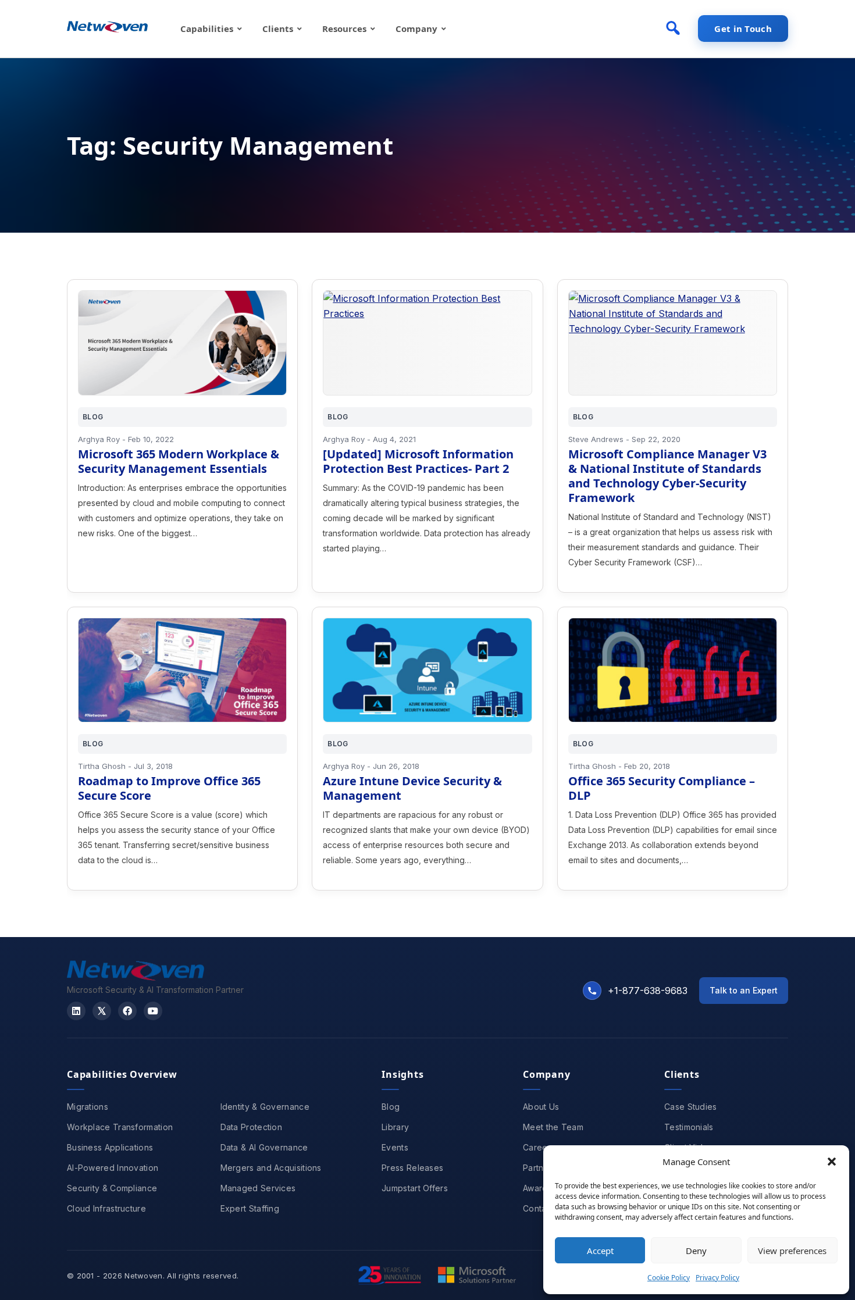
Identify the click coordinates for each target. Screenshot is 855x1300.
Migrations (87, 1107)
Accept (600, 1250)
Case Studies (690, 1107)
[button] (832, 1161)
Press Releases (412, 1168)
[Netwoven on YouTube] (153, 1011)
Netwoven (143, 1275)
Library (395, 1127)
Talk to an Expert (744, 990)
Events (395, 1147)
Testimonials (689, 1127)
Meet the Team (553, 1127)
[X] (101, 1011)
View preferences (792, 1250)
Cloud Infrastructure (106, 1208)
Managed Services (258, 1188)
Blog (391, 1107)
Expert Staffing (250, 1208)
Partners (539, 1168)
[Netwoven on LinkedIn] (76, 1011)
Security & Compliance (112, 1188)
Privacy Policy (717, 1278)
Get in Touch (743, 28)
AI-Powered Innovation (112, 1168)
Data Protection (251, 1127)
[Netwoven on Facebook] (127, 1011)
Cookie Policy (668, 1278)
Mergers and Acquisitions (271, 1168)
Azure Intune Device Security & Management (412, 788)
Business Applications (110, 1147)
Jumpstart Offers (415, 1188)
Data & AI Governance (264, 1147)
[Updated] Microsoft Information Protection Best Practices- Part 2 (418, 461)
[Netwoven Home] (135, 977)
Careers (539, 1147)
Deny (696, 1250)
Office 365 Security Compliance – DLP (661, 788)
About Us (541, 1107)
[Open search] (672, 27)
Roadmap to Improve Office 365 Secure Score (169, 788)
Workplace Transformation (120, 1127)
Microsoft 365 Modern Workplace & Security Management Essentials (178, 461)
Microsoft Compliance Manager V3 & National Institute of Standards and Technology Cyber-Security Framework (667, 475)
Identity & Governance (264, 1107)
